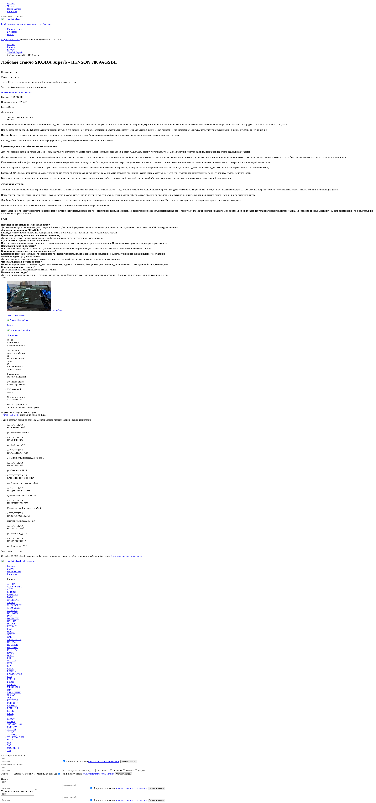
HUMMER (12, 645)
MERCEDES (13, 687)
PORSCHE (12, 703)
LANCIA (11, 671)
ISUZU (10, 652)
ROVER (11, 711)
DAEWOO (12, 613)
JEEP (9, 663)
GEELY (11, 634)
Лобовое (117, 770)
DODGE (11, 623)
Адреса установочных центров (16, 92)
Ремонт (10, 34)
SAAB (10, 713)
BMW (10, 597)
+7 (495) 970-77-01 (10, 39)
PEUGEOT (12, 700)
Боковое (130, 770)
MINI (9, 689)
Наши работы (14, 9)
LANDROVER (14, 674)
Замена (17, 773)
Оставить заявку (123, 774)
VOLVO (11, 740)
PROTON (12, 705)
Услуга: (5, 773)
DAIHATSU (13, 618)
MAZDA (11, 684)
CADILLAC (13, 600)
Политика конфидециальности (126, 556)
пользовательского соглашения (103, 761)
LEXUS (11, 679)
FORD (10, 631)
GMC (9, 637)
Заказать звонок (129, 762)
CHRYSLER (13, 608)
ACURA (11, 584)
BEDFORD (12, 592)
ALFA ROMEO (14, 586)
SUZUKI (11, 729)
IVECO (10, 655)
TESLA (11, 732)
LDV (9, 676)
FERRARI (12, 626)
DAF (9, 615)
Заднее (141, 770)
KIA (9, 666)
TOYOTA (12, 734)
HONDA (11, 642)
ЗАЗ (9, 745)
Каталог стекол (14, 29)
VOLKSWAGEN (15, 737)
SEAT (10, 716)
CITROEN (12, 610)
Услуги (10, 6)
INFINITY (12, 650)
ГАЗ (9, 742)
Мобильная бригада (46, 773)
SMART (11, 721)
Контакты (12, 11)
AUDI (10, 589)
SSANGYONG (14, 724)
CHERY (11, 602)
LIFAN (10, 682)
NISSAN (11, 695)
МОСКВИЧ (13, 748)
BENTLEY (12, 594)
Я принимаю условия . (93, 761)
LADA (10, 668)
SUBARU (12, 726)
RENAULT (12, 708)
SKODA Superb (14, 52)
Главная (11, 3)
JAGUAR (12, 660)
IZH (9, 658)
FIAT (9, 629)
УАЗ (9, 750)
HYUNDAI (12, 647)
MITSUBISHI (14, 692)
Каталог (11, 47)
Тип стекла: (102, 770)
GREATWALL (14, 639)
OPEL (10, 697)
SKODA (11, 49)
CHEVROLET (14, 605)
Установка (12, 32)
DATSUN (12, 621)
